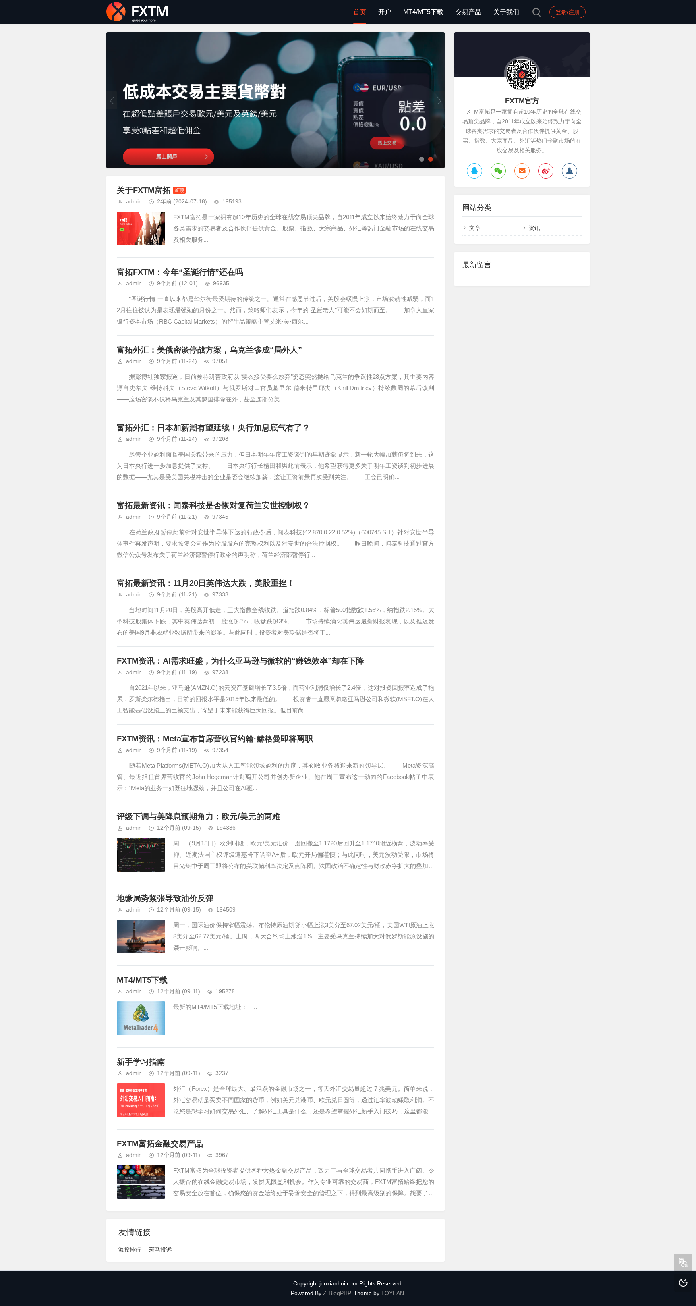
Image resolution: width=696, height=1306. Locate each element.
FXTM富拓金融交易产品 (160, 1143)
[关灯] (683, 1283)
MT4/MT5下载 (423, 11)
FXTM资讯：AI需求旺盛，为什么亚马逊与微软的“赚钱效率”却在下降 (240, 660)
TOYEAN (392, 1293)
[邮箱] (522, 171)
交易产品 (468, 11)
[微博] (545, 171)
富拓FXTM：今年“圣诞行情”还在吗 (180, 272)
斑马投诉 (160, 1249)
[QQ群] (569, 171)
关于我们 (506, 11)
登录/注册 (567, 12)
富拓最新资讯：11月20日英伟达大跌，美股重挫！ (206, 583)
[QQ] (474, 171)
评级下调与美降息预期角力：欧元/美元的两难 (198, 816)
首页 (359, 11)
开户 (384, 11)
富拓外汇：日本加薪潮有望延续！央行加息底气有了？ (213, 427)
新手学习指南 (141, 1061)
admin (134, 201)
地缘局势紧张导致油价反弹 (165, 898)
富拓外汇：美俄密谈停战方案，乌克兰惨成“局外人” (209, 349)
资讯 (534, 228)
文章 (475, 228)
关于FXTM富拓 (144, 190)
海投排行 (129, 1249)
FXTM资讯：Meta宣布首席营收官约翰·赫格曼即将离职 (215, 738)
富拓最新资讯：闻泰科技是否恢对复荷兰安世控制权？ (213, 505)
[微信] (498, 171)
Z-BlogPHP (336, 1293)
